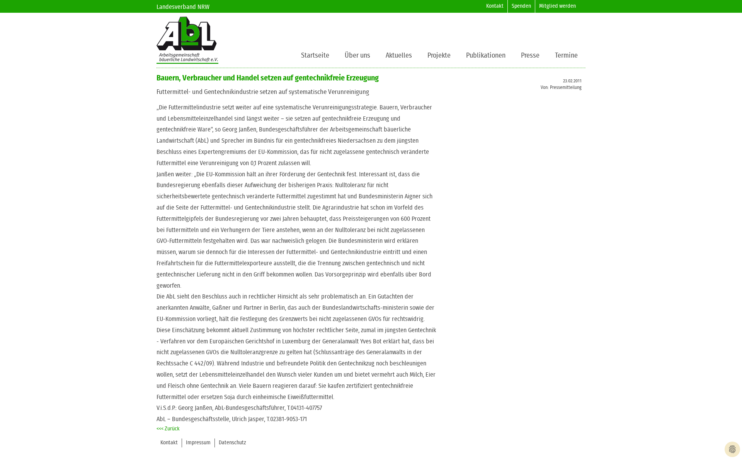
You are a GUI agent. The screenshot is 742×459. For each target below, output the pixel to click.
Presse (530, 55)
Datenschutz (232, 442)
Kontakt (495, 6)
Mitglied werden (557, 6)
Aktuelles (399, 55)
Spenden (521, 6)
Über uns (357, 55)
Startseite (315, 55)
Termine (566, 55)
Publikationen (485, 55)
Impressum (198, 442)
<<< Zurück (168, 429)
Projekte (439, 55)
